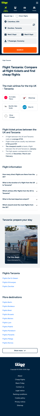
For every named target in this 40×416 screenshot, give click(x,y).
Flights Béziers (7, 318)
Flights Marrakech (8, 331)
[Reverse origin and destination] (34, 25)
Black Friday (20, 383)
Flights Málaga (7, 339)
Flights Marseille (8, 335)
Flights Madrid (7, 327)
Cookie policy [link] (20, 398)
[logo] (5, 3)
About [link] (20, 376)
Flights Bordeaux (8, 306)
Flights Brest (7, 310)
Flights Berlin (7, 302)
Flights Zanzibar (8, 286)
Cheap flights (20, 379)
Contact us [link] (20, 387)
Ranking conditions (20, 394)
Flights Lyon (6, 322)
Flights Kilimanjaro (9, 282)
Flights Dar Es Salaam (10, 278)
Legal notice (20, 391)
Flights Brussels (8, 314)
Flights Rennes (7, 343)
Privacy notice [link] (20, 402)
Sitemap (20, 405)
